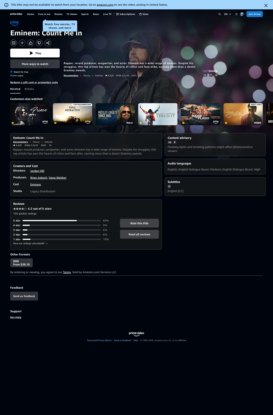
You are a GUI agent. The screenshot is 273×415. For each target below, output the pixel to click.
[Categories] (236, 14)
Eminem (213, 70)
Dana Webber (57, 177)
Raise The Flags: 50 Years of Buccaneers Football (200, 114)
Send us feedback (122, 340)
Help (135, 340)
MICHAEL (243, 114)
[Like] (30, 43)
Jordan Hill (37, 170)
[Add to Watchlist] (22, 43)
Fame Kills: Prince (29, 114)
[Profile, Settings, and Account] (242, 14)
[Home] (16, 14)
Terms (67, 272)
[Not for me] (39, 43)
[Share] (47, 43)
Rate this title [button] (139, 223)
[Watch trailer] (13, 43)
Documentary (71, 75)
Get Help (15, 317)
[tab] (15, 89)
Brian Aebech (38, 177)
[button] (35, 53)
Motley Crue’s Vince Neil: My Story (115, 114)
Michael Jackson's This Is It (157, 114)
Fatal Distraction (72, 114)
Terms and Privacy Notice (99, 340)
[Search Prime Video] (219, 14)
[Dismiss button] (265, 5)
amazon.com (105, 4)
